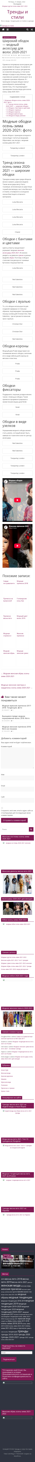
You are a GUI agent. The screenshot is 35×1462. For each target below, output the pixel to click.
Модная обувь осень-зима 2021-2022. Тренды (16, 966)
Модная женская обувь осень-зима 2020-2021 (15, 674)
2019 (3, 1279)
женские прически (9, 57)
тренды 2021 (24, 1337)
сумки (28, 1328)
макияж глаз (27, 1292)
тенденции (12, 1332)
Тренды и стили (17, 14)
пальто (15, 1328)
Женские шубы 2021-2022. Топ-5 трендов (14, 960)
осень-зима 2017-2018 (20, 1321)
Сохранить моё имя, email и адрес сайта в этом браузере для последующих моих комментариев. (17, 812)
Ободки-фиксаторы (14, 114)
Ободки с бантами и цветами (18, 108)
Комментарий (6, 746)
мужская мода (24, 1318)
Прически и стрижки (9, 37)
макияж (20, 1292)
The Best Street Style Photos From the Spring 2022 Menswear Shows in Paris (17, 1261)
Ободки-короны (13, 112)
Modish (15, 55)
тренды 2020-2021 (11, 60)
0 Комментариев (25, 55)
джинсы (29, 1282)
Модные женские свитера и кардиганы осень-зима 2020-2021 (16, 686)
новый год (4, 1321)
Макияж (3, 1079)
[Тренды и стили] (7, 26)
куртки (15, 1292)
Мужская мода (6, 1082)
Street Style (4, 1070)
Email (3, 786)
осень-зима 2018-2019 (11, 1323)
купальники (8, 1292)
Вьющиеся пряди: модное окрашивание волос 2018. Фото (16, 717)
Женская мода (5, 1073)
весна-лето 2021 (19, 1282)
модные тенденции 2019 (17, 1302)
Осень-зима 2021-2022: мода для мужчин (14, 969)
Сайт (3, 797)
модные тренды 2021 (11, 1319)
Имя (2, 775)
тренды (23, 1331)
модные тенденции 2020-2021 (12, 1310)
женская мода (10, 1285)
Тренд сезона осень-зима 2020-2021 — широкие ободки (17, 105)
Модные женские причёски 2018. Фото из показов (16, 728)
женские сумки (26, 1289)
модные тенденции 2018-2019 (13, 1301)
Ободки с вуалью (13, 110)
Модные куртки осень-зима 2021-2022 (14, 6)
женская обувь (26, 1286)
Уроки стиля (5, 1091)
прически (22, 1328)
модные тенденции (20, 1297)
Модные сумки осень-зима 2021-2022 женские (16, 963)
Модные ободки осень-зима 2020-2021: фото (17, 101)
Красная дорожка (7, 1076)
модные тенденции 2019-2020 (13, 1305)
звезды (3, 1292)
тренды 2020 (24, 1334)
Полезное (4, 1085)
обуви (11, 258)
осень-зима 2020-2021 (17, 1326)
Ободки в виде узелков (15, 116)
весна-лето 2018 (13, 1278)
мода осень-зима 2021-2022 (9, 1294)
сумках (21, 255)
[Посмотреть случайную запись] (32, 29)
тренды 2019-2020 (9, 1334)
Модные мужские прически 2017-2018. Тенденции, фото (16, 706)
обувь (10, 1321)
